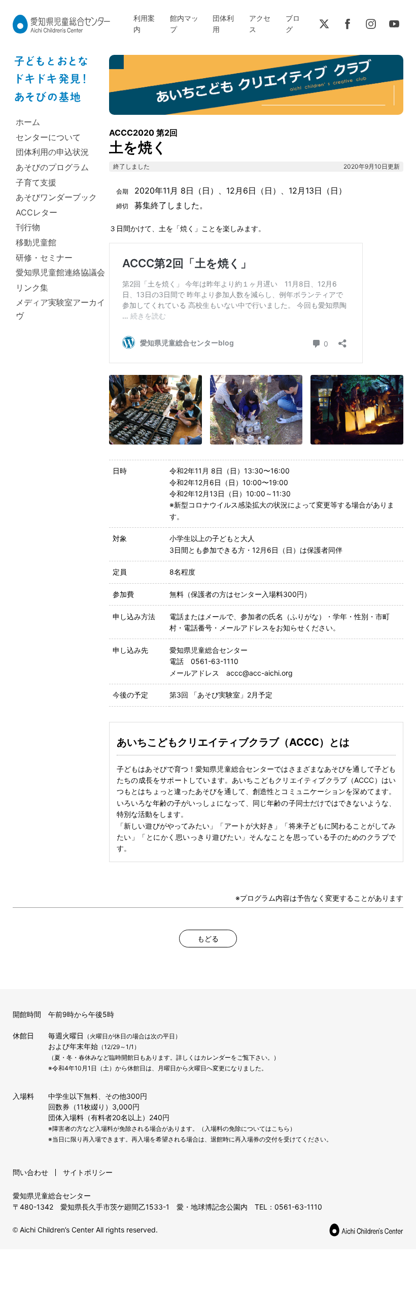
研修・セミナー (44, 257)
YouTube (394, 24)
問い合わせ (30, 1172)
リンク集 (32, 287)
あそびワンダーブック (56, 197)
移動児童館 (36, 242)
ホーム (28, 122)
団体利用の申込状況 (52, 152)
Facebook (347, 24)
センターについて (48, 137)
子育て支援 (36, 182)
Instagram (371, 24)
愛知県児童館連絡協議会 (60, 272)
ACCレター (36, 212)
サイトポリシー (88, 1172)
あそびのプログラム (52, 167)
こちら (280, 1128)
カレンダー (215, 1057)
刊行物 (28, 227)
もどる (208, 938)
